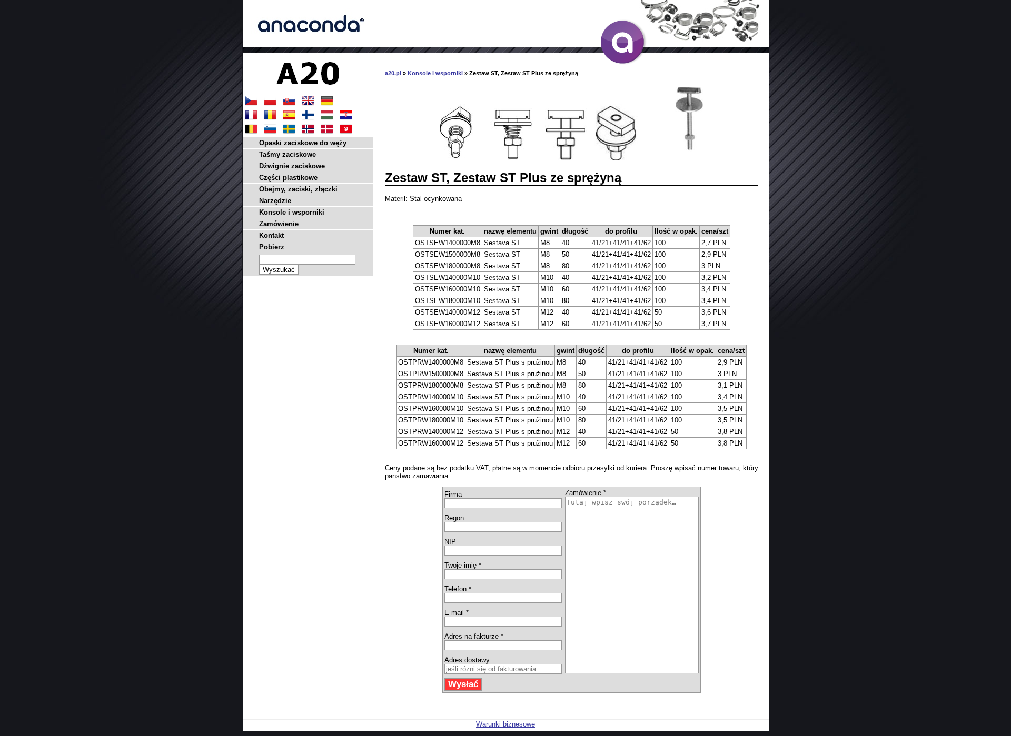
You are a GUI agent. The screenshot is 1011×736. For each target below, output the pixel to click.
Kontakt (271, 235)
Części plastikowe (288, 178)
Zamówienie (279, 224)
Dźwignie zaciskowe (292, 166)
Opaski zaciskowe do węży (302, 143)
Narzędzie (275, 201)
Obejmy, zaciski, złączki (298, 189)
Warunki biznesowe (505, 724)
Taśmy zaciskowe (287, 154)
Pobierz (271, 247)
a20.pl (393, 73)
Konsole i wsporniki (435, 73)
